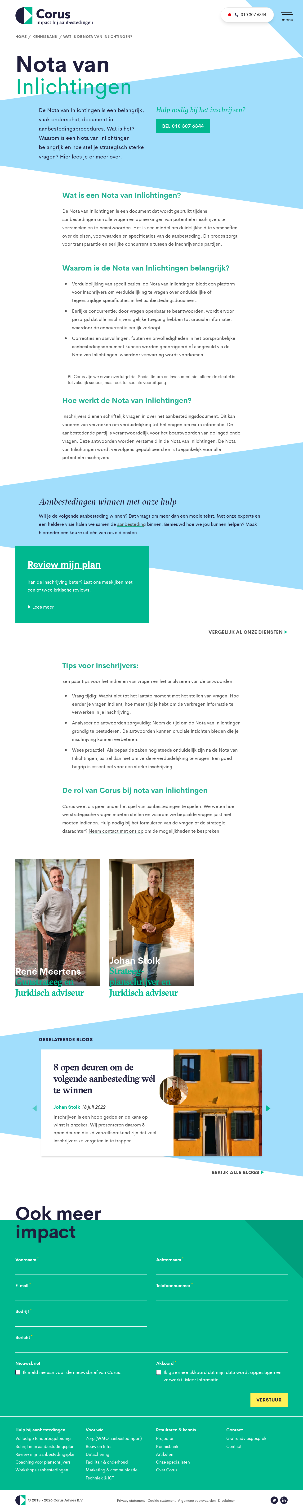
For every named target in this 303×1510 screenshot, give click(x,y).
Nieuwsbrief (27, 1363)
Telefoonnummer (174, 1285)
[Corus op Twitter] (274, 1500)
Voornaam (27, 1259)
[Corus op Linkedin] (284, 1500)
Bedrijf (23, 1311)
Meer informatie (201, 1379)
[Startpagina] (54, 16)
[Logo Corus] (20, 1500)
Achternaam (169, 1259)
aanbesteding (131, 523)
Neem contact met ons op (116, 830)
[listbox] (151, 1105)
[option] (151, 1103)
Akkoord (166, 1363)
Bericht (23, 1337)
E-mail (23, 1285)
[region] (151, 1105)
